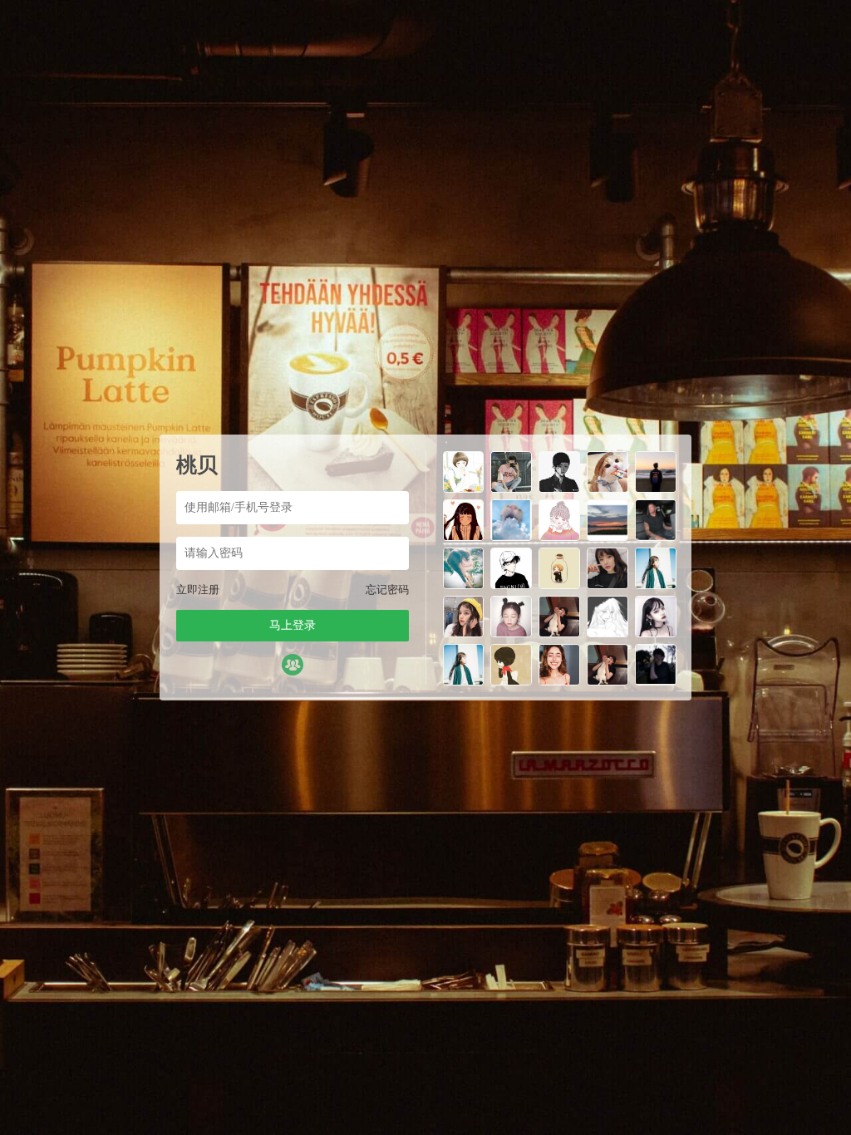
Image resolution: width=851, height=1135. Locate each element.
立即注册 (197, 589)
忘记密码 (387, 589)
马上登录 (292, 625)
